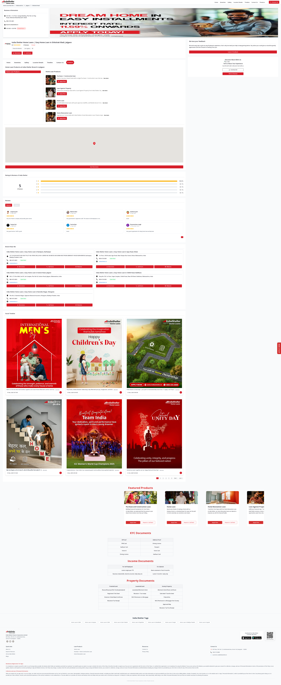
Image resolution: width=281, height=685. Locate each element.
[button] (94, 143)
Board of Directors (10, 651)
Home (216, 2)
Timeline (247, 2)
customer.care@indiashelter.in (220, 655)
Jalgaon (28, 5)
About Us (8, 649)
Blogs (7, 656)
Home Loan (77, 649)
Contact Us (255, 2)
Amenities (223, 2)
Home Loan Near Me (8, 5)
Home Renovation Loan (79, 654)
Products (262, 2)
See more (57, 389)
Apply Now (63, 81)
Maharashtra (19, 5)
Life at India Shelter (10, 654)
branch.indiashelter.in (12, 24)
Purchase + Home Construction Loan (83, 651)
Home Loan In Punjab (170, 622)
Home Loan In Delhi (76, 622)
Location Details (238, 2)
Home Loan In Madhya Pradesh (187, 622)
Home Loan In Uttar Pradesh (121, 622)
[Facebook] (7, 641)
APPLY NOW (279, 348)
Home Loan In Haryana (90, 622)
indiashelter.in (13, 263)
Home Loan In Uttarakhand (154, 622)
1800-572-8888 (216, 652)
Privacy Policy (145, 651)
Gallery (229, 2)
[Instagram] (10, 641)
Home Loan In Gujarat (204, 622)
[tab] (8, 62)
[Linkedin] (13, 641)
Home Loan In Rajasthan (138, 622)
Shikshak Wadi (36, 5)
